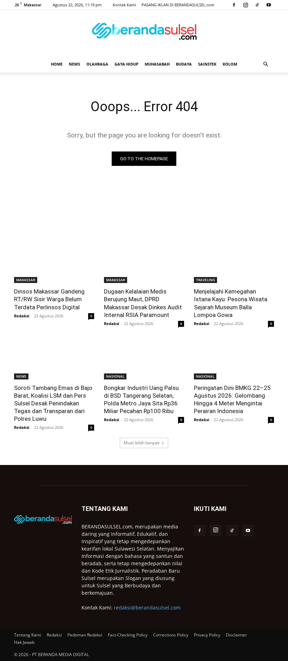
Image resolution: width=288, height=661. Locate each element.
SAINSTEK (207, 64)
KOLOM (230, 64)
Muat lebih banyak (141, 443)
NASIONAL (115, 376)
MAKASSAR (25, 279)
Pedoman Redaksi (84, 635)
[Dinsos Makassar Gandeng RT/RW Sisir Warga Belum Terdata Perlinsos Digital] (54, 263)
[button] (265, 64)
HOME (57, 64)
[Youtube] (268, 5)
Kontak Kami (124, 4)
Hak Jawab (24, 642)
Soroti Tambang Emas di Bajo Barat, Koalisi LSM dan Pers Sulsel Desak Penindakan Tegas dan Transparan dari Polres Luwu (53, 403)
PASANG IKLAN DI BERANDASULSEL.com (178, 4)
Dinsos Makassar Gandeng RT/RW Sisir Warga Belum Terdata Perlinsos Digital (49, 299)
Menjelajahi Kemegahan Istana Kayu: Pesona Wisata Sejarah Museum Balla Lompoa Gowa (230, 303)
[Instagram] (245, 5)
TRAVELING (205, 279)
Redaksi (21, 315)
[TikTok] (257, 5)
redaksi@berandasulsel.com (147, 607)
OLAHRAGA (97, 64)
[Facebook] (234, 5)
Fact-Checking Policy (128, 635)
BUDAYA (184, 64)
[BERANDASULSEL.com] (144, 34)
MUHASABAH (157, 64)
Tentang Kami (27, 635)
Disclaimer (236, 635)
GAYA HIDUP (126, 64)
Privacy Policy (207, 635)
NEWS (74, 64)
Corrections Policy (170, 635)
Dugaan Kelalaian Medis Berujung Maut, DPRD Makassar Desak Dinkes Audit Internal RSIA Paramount (143, 303)
